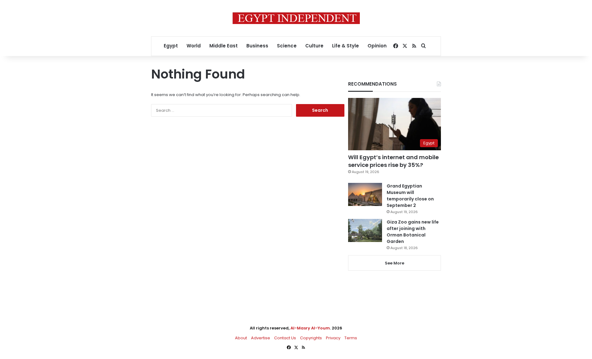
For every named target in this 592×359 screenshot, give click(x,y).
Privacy (333, 338)
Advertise (260, 338)
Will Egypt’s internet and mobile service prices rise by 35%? (393, 161)
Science (287, 45)
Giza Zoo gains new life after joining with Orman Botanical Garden (413, 231)
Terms (350, 338)
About (241, 338)
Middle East (223, 45)
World (194, 45)
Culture (314, 45)
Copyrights (311, 338)
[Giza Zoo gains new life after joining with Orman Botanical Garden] (365, 230)
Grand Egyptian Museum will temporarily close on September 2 (410, 195)
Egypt (171, 45)
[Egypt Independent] (296, 18)
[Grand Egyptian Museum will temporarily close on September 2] (365, 194)
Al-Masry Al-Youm (310, 328)
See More (394, 263)
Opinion (377, 45)
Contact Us (285, 338)
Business (257, 45)
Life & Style (345, 45)
